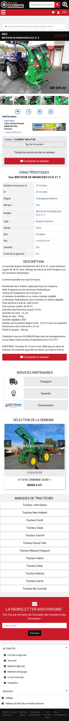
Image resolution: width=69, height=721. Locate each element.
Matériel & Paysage (17, 672)
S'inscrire (34, 633)
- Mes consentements (59, 713)
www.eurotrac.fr (13, 132)
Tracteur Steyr (34, 565)
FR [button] (63, 12)
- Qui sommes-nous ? (48, 714)
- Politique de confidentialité (34, 713)
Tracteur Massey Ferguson (34, 550)
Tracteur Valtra (34, 558)
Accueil (11, 26)
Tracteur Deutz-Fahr (35, 543)
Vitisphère (13, 683)
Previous (7, 443)
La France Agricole (17, 655)
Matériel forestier (24, 26)
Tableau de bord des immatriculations (24, 703)
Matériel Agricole (16, 666)
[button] (3, 12)
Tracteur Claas (34, 527)
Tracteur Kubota (34, 573)
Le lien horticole (16, 677)
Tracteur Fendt (34, 520)
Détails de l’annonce (36, 465)
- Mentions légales (22, 713)
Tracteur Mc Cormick (35, 588)
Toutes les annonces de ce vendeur (34, 152)
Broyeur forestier (40, 26)
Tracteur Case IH (34, 535)
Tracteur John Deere (35, 504)
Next (61, 443)
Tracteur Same (34, 581)
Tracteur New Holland (34, 512)
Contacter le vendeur (36, 161)
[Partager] (28, 111)
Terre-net (12, 660)
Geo (51, 26)
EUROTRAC (9, 121)
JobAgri (9, 698)
